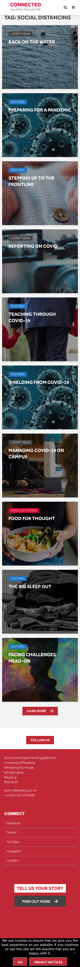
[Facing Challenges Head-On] (40, 669)
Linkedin (12, 861)
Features (18, 102)
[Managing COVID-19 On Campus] (40, 465)
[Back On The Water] (40, 57)
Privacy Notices (48, 962)
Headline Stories (24, 510)
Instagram (13, 851)
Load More (36, 711)
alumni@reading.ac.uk (20, 790)
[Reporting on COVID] (40, 261)
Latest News (20, 34)
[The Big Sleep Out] (40, 601)
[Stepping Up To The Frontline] (40, 193)
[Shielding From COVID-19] (40, 397)
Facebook (13, 823)
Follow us (40, 740)
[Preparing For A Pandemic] (40, 125)
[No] (75, 953)
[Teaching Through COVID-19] (40, 329)
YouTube (12, 842)
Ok (20, 962)
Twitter (11, 832)
